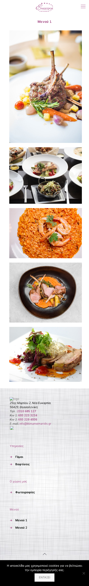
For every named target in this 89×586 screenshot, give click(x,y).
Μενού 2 (21, 528)
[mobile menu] (83, 6)
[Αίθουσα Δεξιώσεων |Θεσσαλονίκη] (44, 6)
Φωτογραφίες (25, 492)
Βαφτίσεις (22, 464)
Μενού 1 (21, 520)
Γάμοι (19, 457)
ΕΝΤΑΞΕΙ (44, 577)
